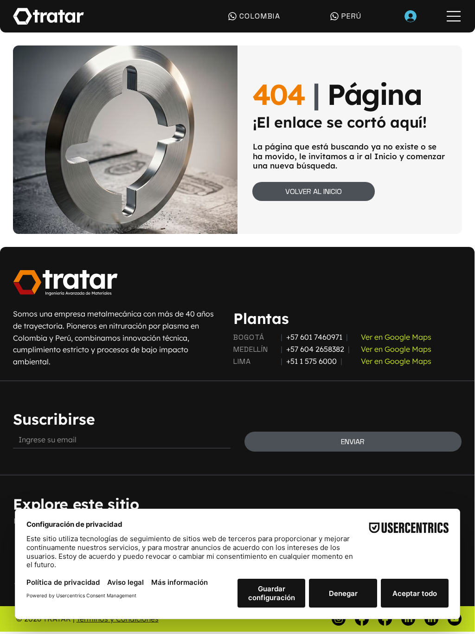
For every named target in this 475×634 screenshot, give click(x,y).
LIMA (241, 361)
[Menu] (454, 16)
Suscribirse (54, 419)
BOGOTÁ (248, 337)
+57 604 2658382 (317, 349)
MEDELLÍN (250, 349)
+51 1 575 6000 (311, 361)
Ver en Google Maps (396, 337)
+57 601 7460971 (314, 337)
